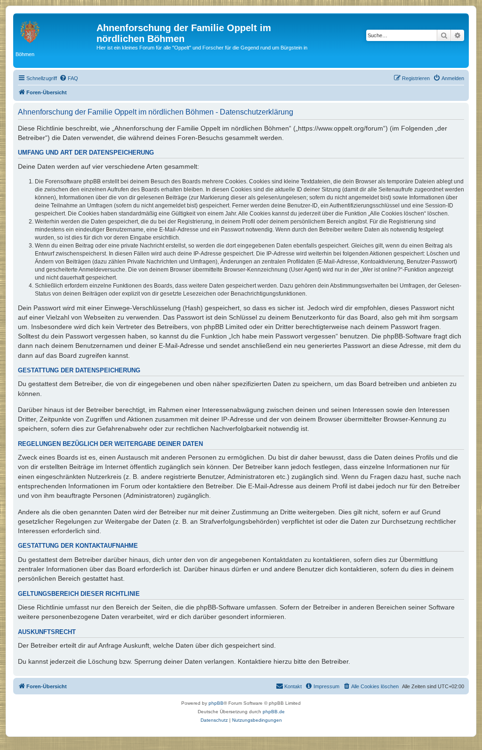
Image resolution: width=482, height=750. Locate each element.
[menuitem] (68, 78)
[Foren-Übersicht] (56, 31)
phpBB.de (274, 711)
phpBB (216, 703)
